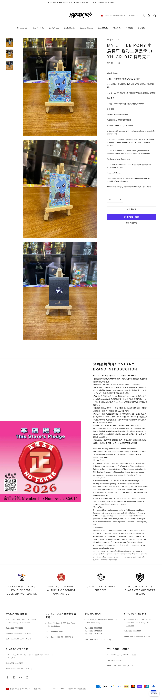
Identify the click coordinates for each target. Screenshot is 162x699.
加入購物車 (131, 209)
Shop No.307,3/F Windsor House (123, 655)
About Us (117, 28)
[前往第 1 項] (9, 42)
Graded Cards (69, 28)
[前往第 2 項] (9, 54)
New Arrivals (22, 28)
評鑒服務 (129, 28)
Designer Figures (86, 28)
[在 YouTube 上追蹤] (20, 677)
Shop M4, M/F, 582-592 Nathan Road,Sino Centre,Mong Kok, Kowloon (138, 622)
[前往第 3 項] (9, 65)
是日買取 (141, 28)
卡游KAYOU (114, 39)
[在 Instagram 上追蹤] (14, 677)
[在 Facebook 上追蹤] (7, 677)
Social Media (103, 28)
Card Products (38, 28)
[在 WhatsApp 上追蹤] (27, 677)
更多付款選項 (131, 223)
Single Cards (54, 28)
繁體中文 (132, 15)
